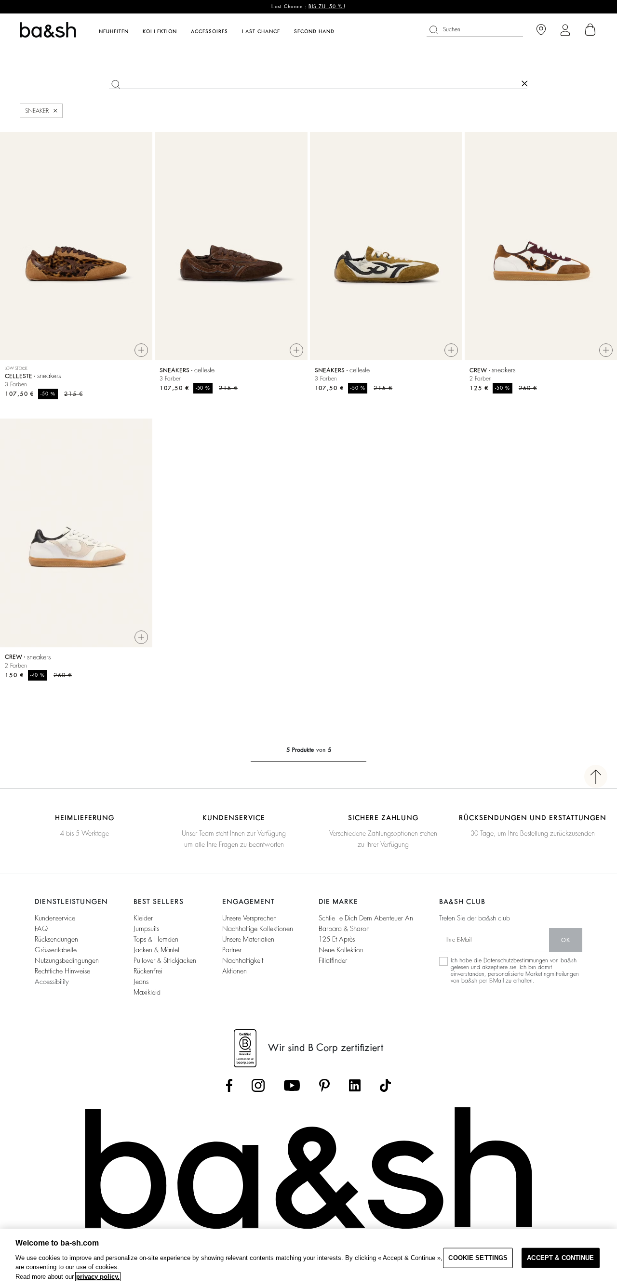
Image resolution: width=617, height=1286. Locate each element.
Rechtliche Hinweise (62, 971)
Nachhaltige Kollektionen (257, 928)
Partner (231, 949)
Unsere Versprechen (249, 918)
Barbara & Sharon (344, 928)
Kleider (143, 918)
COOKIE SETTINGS (478, 1257)
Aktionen (234, 971)
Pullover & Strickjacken (165, 960)
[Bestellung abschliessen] (590, 30)
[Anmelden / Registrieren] (565, 30)
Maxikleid (147, 992)
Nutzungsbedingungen (67, 960)
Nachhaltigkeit (242, 960)
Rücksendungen (56, 939)
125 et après (337, 939)
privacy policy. (98, 1276)
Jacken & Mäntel (156, 949)
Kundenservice (55, 918)
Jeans (141, 981)
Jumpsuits (146, 928)
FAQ (41, 928)
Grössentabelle (56, 949)
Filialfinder (333, 960)
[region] (308, 1257)
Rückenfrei (148, 971)
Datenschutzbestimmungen (515, 960)
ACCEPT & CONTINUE (560, 1257)
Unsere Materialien (248, 939)
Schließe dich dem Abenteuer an (366, 918)
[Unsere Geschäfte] (541, 30)
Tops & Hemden (156, 939)
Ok (565, 940)
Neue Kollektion (341, 949)
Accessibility (52, 981)
